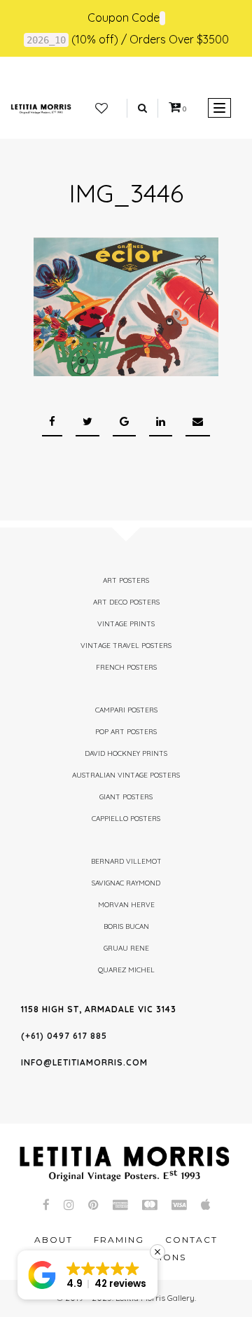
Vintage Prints (126, 623)
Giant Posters (126, 796)
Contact (191, 1239)
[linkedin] (160, 422)
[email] (198, 422)
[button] (88, 1274)
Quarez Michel (126, 969)
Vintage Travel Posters (126, 645)
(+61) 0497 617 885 (64, 1035)
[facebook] (52, 422)
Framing (119, 1239)
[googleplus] (124, 422)
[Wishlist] (101, 108)
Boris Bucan (126, 926)
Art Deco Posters (126, 602)
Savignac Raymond (126, 883)
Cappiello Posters (126, 818)
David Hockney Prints (126, 753)
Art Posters (126, 580)
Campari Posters (126, 710)
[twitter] (87, 422)
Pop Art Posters (126, 731)
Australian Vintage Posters (126, 775)
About (53, 1239)
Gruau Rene (126, 948)
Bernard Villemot (126, 861)
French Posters (126, 667)
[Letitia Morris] (40, 108)
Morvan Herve (126, 904)
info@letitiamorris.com (84, 1062)
